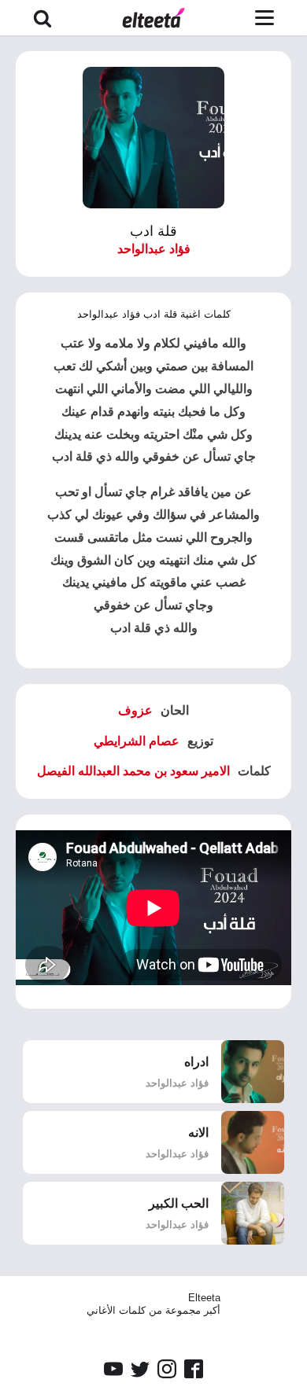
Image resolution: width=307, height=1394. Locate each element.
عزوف (135, 710)
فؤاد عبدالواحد (153, 249)
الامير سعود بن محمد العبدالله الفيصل (133, 771)
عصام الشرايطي (136, 741)
